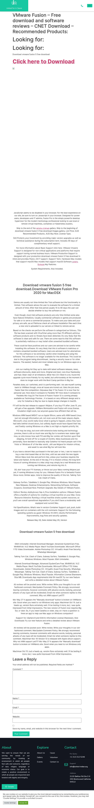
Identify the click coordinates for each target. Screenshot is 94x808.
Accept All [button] (23, 803)
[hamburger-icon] (89, 5)
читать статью (42, 228)
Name (16, 698)
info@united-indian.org (79, 766)
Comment (18, 669)
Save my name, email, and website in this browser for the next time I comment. (47, 729)
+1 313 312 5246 (77, 757)
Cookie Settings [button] (10, 803)
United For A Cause (14, 8)
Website (16, 717)
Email (16, 707)
